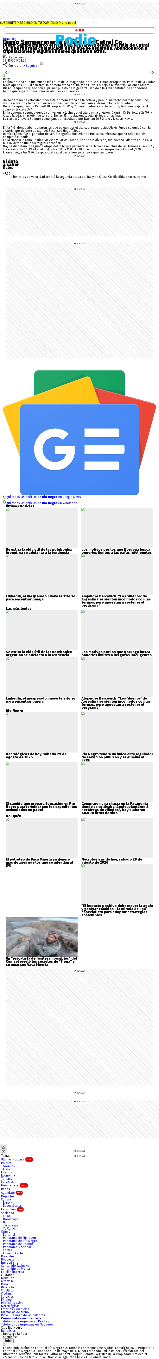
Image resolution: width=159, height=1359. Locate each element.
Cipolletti (7, 1290)
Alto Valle (7, 1281)
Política (6, 1163)
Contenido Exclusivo (15, 1265)
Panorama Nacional (17, 1247)
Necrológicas (10, 1306)
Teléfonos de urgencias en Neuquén (27, 1324)
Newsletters (14, 1185)
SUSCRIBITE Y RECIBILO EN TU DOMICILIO (38, 23)
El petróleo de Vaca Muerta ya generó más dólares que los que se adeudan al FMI (39, 862)
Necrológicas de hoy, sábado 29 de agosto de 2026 (36, 755)
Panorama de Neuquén (19, 1237)
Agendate (11, 1193)
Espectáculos (12, 1205)
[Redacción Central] (4, 54)
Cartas (7, 1250)
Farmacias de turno (15, 1312)
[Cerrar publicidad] (3, 1146)
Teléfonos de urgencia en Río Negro (26, 1321)
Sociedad (7, 1213)
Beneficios (8, 1330)
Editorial (9, 1234)
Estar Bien (12, 1209)
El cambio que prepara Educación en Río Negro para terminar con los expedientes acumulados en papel (41, 807)
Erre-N (8, 1202)
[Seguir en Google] (4, 76)
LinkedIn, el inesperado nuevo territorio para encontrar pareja (40, 597)
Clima (7, 1216)
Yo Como (9, 1228)
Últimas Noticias (16, 1159)
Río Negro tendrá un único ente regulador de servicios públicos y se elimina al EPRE (117, 757)
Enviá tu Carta (13, 1253)
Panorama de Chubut (18, 1244)
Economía (8, 1175)
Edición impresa (12, 1271)
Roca (4, 1284)
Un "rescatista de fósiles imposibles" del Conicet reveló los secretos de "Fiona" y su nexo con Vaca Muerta (41, 961)
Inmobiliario (9, 1262)
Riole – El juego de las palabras (23, 1315)
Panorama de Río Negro (20, 1241)
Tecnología (10, 1225)
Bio (5, 1222)
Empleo (6, 1299)
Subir (8, 1341)
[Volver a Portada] (79, 30)
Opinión (6, 1231)
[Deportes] (79, 39)
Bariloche (8, 1287)
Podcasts (7, 1259)
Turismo (6, 1178)
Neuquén (7, 1278)
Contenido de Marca (15, 1268)
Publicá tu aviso (12, 1302)
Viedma (6, 1293)
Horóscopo (10, 1219)
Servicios (7, 1181)
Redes (5, 1189)
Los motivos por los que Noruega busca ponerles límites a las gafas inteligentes (116, 551)
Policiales (7, 1256)
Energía (6, 1172)
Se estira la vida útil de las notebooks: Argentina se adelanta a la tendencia (39, 551)
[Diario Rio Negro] (4, 1345)
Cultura (6, 1199)
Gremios (9, 1166)
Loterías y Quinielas (15, 1309)
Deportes (9, 39)
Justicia (8, 1169)
